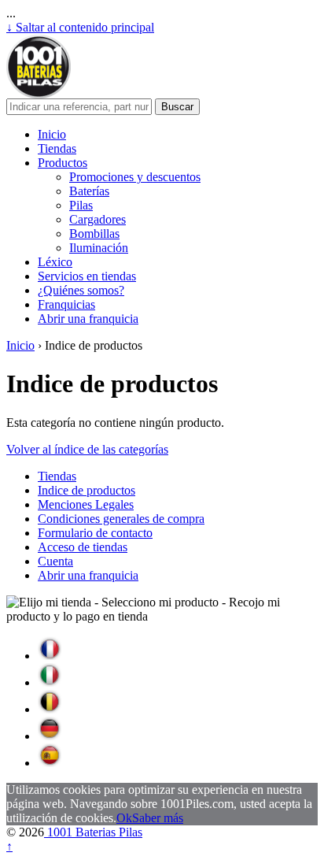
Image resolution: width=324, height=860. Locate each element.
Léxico (55, 262)
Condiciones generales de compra (121, 518)
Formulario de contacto (95, 532)
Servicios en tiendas (87, 276)
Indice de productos (86, 490)
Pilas (81, 205)
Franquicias (66, 304)
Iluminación (98, 247)
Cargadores (97, 219)
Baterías (89, 191)
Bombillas (94, 233)
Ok (124, 818)
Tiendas (57, 148)
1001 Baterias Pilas (93, 832)
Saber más (157, 818)
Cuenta (55, 561)
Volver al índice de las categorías (87, 449)
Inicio (52, 134)
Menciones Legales (86, 504)
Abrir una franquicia (88, 318)
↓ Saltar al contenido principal (80, 27)
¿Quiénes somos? (81, 290)
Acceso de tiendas (82, 547)
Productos (62, 162)
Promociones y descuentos (135, 176)
